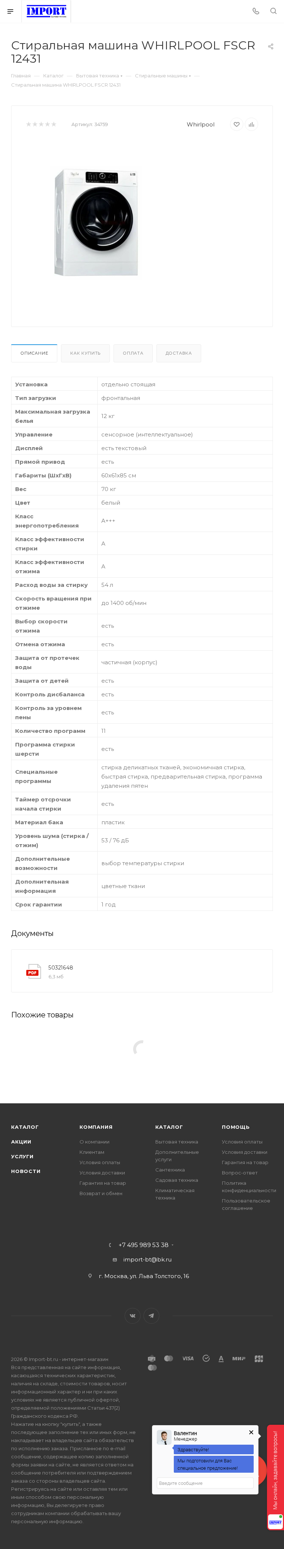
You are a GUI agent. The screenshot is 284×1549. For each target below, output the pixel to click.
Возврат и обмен (101, 1193)
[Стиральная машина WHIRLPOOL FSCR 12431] (96, 223)
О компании (94, 1142)
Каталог (25, 1127)
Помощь (236, 1127)
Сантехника (170, 1170)
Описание (34, 353)
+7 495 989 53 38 (144, 1245)
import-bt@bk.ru (148, 1259)
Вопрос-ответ (240, 1173)
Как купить (85, 353)
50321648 (60, 967)
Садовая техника (176, 1180)
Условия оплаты (100, 1162)
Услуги (22, 1156)
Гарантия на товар (103, 1183)
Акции (21, 1142)
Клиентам (92, 1152)
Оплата (133, 353)
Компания (96, 1127)
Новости (26, 1171)
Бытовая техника (176, 1142)
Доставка (179, 353)
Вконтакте (133, 1316)
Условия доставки (102, 1173)
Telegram (151, 1316)
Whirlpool (200, 124)
